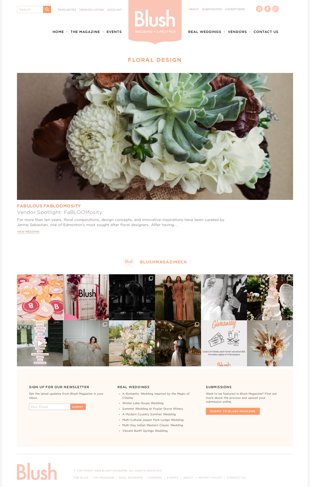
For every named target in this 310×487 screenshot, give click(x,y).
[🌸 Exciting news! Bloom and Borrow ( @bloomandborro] (132, 343)
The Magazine (85, 32)
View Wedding (28, 231)
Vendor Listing (91, 9)
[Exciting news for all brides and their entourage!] (178, 297)
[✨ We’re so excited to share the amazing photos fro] (86, 297)
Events (114, 32)
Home (58, 32)
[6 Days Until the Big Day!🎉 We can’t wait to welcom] (40, 343)
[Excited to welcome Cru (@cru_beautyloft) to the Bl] (86, 343)
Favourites (67, 9)
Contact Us (266, 32)
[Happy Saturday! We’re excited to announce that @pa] (270, 343)
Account (114, 9)
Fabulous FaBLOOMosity (49, 206)
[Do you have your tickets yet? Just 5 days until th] (224, 297)
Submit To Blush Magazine (233, 411)
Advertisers (235, 9)
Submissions (212, 9)
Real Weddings (204, 32)
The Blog (81, 477)
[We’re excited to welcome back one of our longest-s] (178, 343)
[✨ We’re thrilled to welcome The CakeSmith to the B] (270, 297)
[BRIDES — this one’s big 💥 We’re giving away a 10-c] (132, 297)
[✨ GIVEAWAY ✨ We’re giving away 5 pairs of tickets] (224, 343)
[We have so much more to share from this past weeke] (40, 297)
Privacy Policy (210, 477)
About (193, 9)
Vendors (237, 32)
